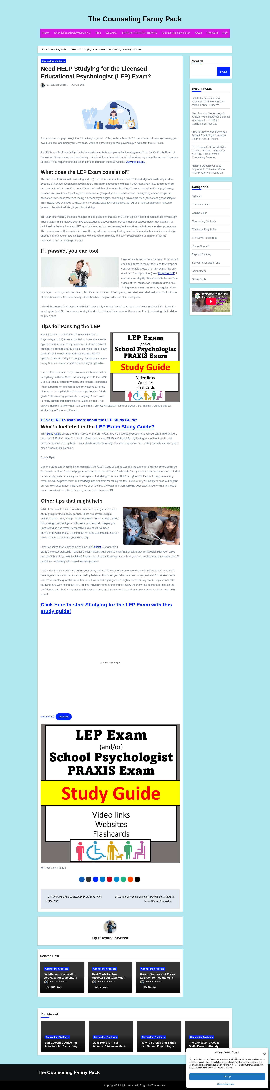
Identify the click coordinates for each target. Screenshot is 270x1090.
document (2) (47, 717)
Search (197, 61)
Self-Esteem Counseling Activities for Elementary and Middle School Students (208, 101)
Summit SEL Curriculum (176, 33)
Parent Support (200, 246)
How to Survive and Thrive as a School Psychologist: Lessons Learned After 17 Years (210, 135)
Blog (98, 33)
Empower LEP (166, 273)
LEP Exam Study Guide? (125, 427)
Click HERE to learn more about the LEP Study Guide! (89, 420)
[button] (263, 1052)
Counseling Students (53, 61)
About (198, 33)
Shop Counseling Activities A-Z (72, 33)
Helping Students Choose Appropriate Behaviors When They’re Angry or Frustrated (208, 169)
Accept (227, 1076)
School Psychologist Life (206, 262)
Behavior (197, 196)
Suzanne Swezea (59, 84)
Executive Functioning (204, 237)
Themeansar (158, 1085)
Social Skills (199, 279)
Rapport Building (201, 254)
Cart (225, 33)
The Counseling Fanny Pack (135, 19)
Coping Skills (199, 213)
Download (64, 717)
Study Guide (54, 433)
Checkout (212, 33)
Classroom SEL (201, 204)
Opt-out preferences (225, 1084)
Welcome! (112, 33)
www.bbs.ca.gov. (136, 161)
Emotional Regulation (204, 229)
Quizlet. (97, 546)
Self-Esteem (199, 271)
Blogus (144, 1085)
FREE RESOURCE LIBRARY (140, 33)
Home (46, 33)
